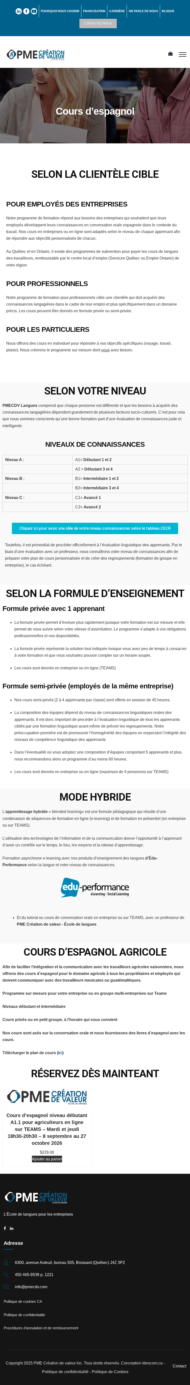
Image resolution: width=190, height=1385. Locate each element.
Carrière (117, 11)
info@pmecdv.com (31, 1287)
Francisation (94, 11)
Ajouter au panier (47, 1159)
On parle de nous (143, 11)
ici (60, 1053)
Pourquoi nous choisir (60, 11)
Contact (179, 1366)
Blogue (168, 11)
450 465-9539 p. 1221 (34, 1275)
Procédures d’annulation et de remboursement (41, 1328)
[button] (95, 528)
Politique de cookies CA (23, 1301)
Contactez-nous (98, 23)
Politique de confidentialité (24, 1315)
